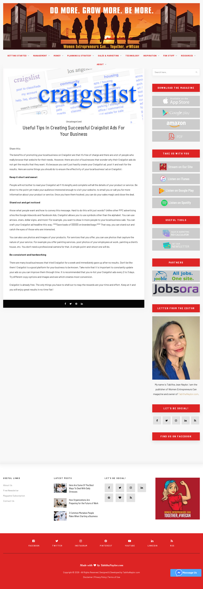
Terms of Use (114, 584)
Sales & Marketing (108, 55)
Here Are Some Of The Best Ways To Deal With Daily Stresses (81, 495)
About (100, 64)
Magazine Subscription (14, 502)
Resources (187, 55)
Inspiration (150, 55)
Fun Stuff (168, 55)
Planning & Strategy (79, 55)
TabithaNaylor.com (188, 393)
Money (57, 55)
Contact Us (8, 507)
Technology (132, 55)
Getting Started (17, 55)
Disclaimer (88, 584)
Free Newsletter (11, 497)
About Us (7, 492)
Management (40, 55)
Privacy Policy (100, 584)
